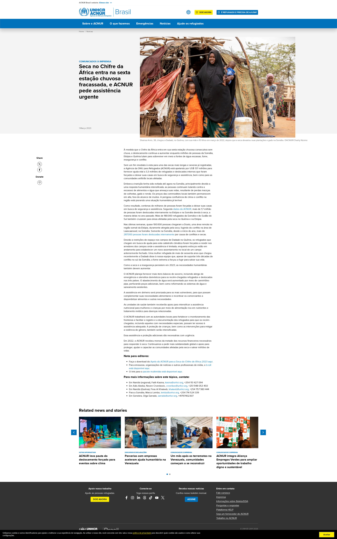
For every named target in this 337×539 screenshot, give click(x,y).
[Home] (97, 12)
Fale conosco (223, 492)
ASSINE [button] (191, 499)
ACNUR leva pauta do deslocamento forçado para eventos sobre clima (97, 460)
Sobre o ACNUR (92, 23)
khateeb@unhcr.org (179, 389)
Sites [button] (188, 12)
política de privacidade (142, 533)
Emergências (144, 23)
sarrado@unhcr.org (167, 395)
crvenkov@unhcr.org (176, 385)
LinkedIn (138, 497)
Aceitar (326, 535)
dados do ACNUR (182, 209)
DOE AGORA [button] (205, 12)
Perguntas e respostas (227, 505)
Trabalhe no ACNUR (226, 518)
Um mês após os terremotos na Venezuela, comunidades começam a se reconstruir (191, 460)
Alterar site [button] (104, 2)
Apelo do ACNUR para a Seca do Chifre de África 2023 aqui (181, 361)
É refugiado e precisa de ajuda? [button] (239, 12)
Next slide (263, 432)
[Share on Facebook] (39, 170)
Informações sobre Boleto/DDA (232, 501)
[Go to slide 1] (168, 475)
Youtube (156, 497)
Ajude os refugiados (190, 23)
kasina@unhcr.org (174, 382)
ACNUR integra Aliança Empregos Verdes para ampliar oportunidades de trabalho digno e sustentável (236, 461)
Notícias (165, 23)
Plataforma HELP (225, 509)
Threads (144, 497)
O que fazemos (120, 23)
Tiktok (150, 497)
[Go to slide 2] (170, 475)
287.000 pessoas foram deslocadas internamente (149, 234)
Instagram (132, 497)
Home (81, 31)
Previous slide (74, 432)
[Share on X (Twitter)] (39, 164)
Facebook (126, 497)
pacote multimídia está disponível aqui (162, 371)
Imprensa (221, 497)
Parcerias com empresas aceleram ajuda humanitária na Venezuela (145, 460)
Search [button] (180, 12)
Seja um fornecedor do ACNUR (232, 513)
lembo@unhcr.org (170, 392)
